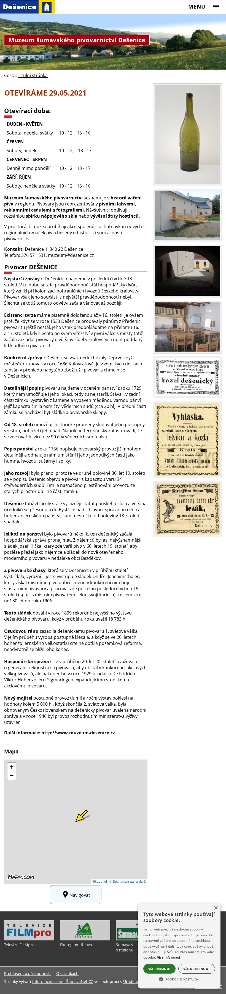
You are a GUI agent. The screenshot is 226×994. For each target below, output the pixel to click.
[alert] (179, 945)
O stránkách (67, 973)
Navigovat (79, 895)
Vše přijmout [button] (159, 969)
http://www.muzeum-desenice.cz (78, 733)
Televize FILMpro (19, 944)
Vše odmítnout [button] (196, 969)
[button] (179, 978)
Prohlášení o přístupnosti (27, 973)
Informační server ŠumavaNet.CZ (62, 981)
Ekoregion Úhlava (76, 944)
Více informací (168, 957)
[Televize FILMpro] (29, 939)
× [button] (216, 908)
